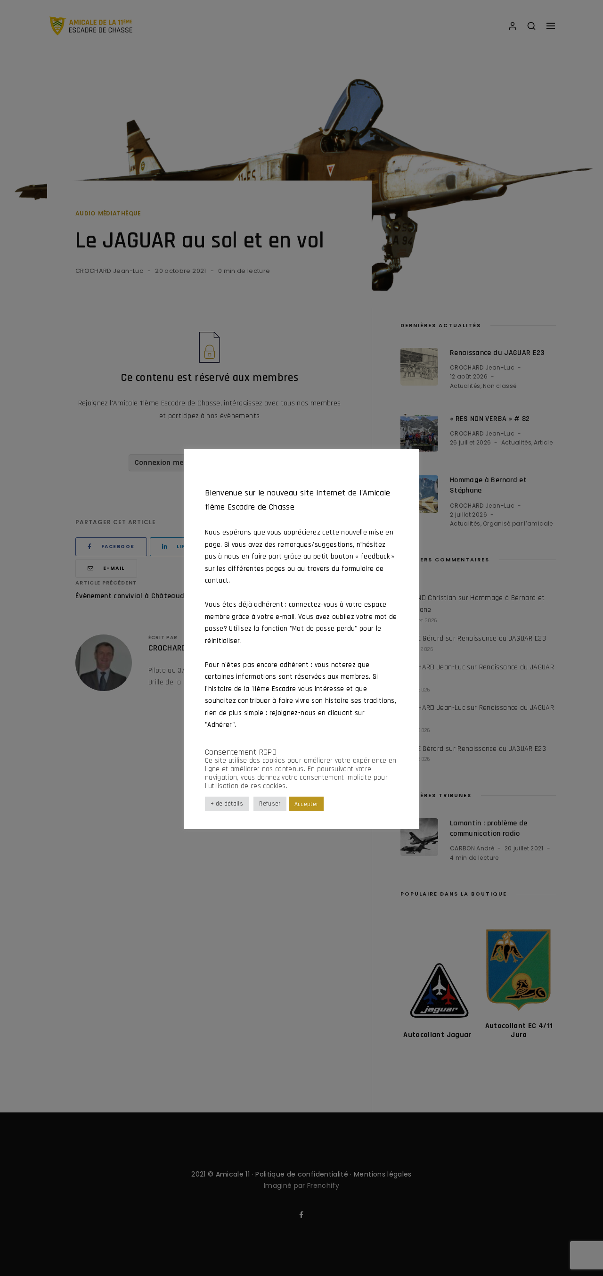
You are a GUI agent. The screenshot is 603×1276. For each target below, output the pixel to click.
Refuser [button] (269, 804)
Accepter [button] (306, 804)
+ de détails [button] (227, 804)
